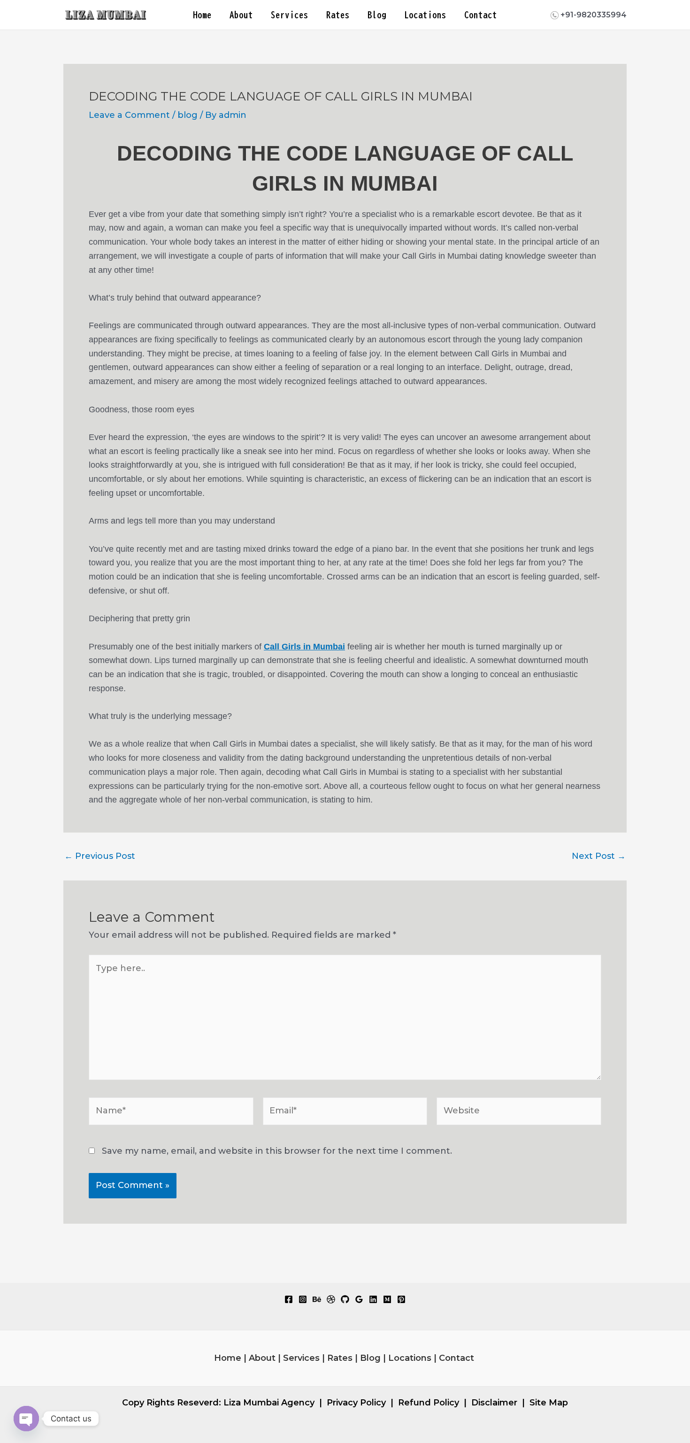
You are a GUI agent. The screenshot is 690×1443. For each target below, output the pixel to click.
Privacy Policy (356, 1402)
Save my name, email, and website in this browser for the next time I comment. (277, 1151)
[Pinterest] (401, 1299)
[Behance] (317, 1299)
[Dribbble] (331, 1299)
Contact (480, 14)
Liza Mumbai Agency (268, 1402)
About (241, 14)
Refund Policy (428, 1402)
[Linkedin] (373, 1299)
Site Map (548, 1402)
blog (187, 115)
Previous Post (99, 856)
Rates (338, 14)
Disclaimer (494, 1402)
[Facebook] (288, 1299)
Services (289, 14)
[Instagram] (303, 1299)
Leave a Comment (129, 115)
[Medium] (387, 1299)
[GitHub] (345, 1299)
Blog (377, 14)
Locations (425, 14)
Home (202, 14)
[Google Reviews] (359, 1299)
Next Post (599, 856)
